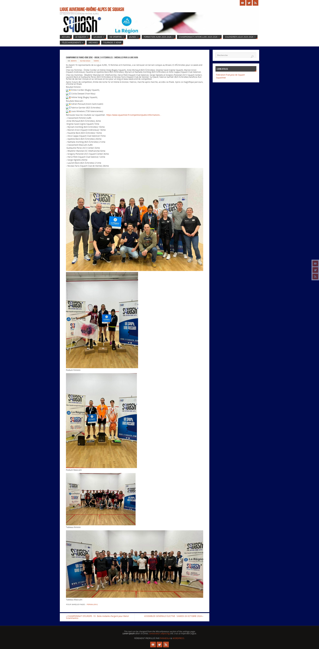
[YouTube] (315, 263)
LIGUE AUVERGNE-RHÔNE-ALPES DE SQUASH (92, 9)
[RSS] (315, 276)
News (96, 61)
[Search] (252, 56)
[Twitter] (315, 270)
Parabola (165, 638)
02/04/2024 (85, 61)
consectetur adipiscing (159, 633)
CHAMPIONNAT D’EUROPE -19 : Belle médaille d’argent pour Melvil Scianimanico (97, 617)
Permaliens (92, 604)
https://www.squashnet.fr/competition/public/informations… (133, 115)
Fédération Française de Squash (230, 74)
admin (74, 61)
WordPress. (178, 638)
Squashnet (221, 77)
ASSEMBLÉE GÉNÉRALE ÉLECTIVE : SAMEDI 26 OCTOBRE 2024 (173, 616)
